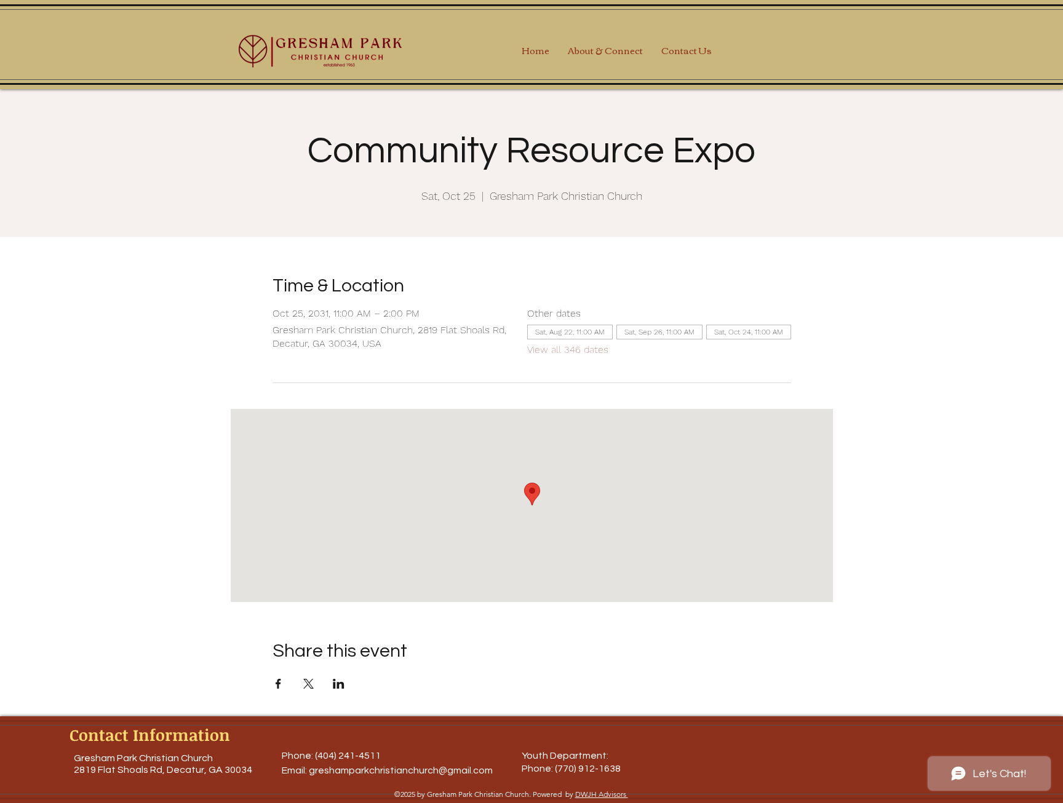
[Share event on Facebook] (278, 684)
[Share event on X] (308, 684)
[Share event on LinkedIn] (338, 684)
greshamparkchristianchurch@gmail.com (401, 770)
